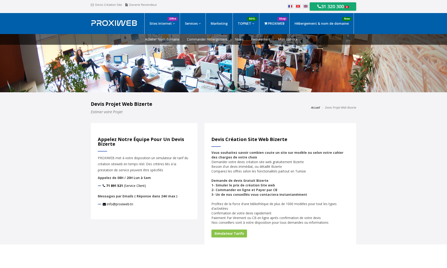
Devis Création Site (108, 5)
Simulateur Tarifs (229, 233)
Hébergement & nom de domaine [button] (322, 21)
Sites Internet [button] (162, 21)
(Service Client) (125, 185)
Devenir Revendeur (143, 5)
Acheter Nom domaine (162, 39)
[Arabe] (298, 6)
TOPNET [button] (246, 21)
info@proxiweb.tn (119, 204)
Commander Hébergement (207, 39)
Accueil (315, 107)
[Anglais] (306, 6)
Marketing (219, 23)
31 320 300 (333, 6)
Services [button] (192, 23)
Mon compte (288, 39)
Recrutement (261, 39)
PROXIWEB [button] (277, 21)
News (239, 39)
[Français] (290, 6)
